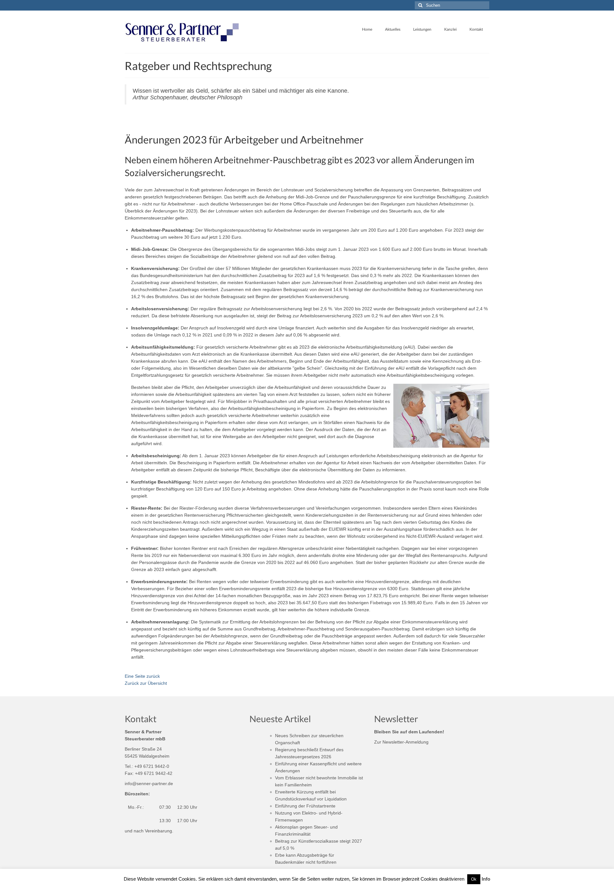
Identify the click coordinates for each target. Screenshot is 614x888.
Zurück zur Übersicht (146, 683)
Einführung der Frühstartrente (305, 805)
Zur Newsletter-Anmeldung (401, 742)
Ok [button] (473, 879)
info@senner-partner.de (149, 783)
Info (486, 879)
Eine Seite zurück (142, 676)
